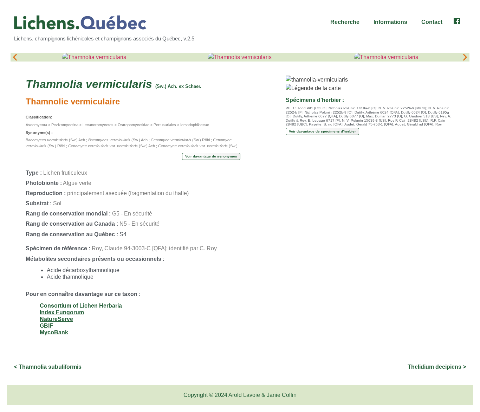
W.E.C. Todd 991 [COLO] (306, 108)
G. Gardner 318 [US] (421, 116)
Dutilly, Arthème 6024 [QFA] (377, 112)
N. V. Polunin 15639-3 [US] (364, 120)
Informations (390, 22)
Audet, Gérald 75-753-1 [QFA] (368, 124)
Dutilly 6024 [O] (413, 112)
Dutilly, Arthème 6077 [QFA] (315, 116)
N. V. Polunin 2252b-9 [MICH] (402, 108)
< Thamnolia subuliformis (48, 367)
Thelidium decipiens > (437, 367)
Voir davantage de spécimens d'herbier (322, 131)
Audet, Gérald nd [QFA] (414, 124)
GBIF (46, 326)
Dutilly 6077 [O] (351, 116)
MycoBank (54, 332)
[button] (346, 22)
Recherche (344, 22)
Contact (431, 22)
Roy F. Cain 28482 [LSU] (408, 120)
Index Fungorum (62, 312)
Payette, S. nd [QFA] (326, 124)
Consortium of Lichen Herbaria (81, 306)
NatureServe (56, 319)
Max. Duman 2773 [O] (384, 116)
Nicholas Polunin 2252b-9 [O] (328, 112)
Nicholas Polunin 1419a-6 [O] (352, 108)
